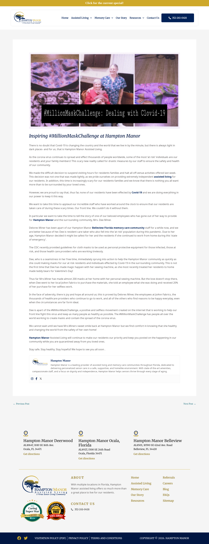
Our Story (121, 17)
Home (65, 17)
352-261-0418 (179, 17)
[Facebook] (36, 379)
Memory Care (102, 17)
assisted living (163, 176)
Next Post (189, 403)
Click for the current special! (104, 3)
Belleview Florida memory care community (118, 227)
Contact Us (153, 17)
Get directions (31, 454)
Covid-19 (137, 192)
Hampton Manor (43, 220)
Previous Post (21, 403)
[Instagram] (32, 379)
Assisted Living (80, 17)
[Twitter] (40, 379)
